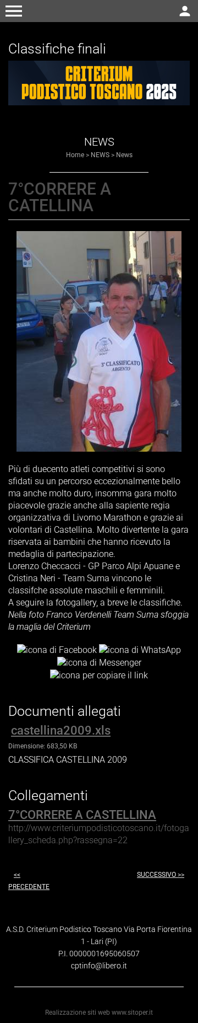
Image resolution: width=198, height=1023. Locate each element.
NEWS (100, 155)
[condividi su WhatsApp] (140, 650)
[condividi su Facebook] (57, 650)
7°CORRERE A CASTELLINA (82, 815)
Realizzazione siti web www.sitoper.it (99, 1012)
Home (75, 155)
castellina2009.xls (61, 730)
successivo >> (160, 875)
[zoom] (99, 448)
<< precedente (29, 881)
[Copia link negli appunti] (99, 674)
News (124, 155)
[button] (14, 11)
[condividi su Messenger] (99, 662)
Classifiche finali (57, 49)
